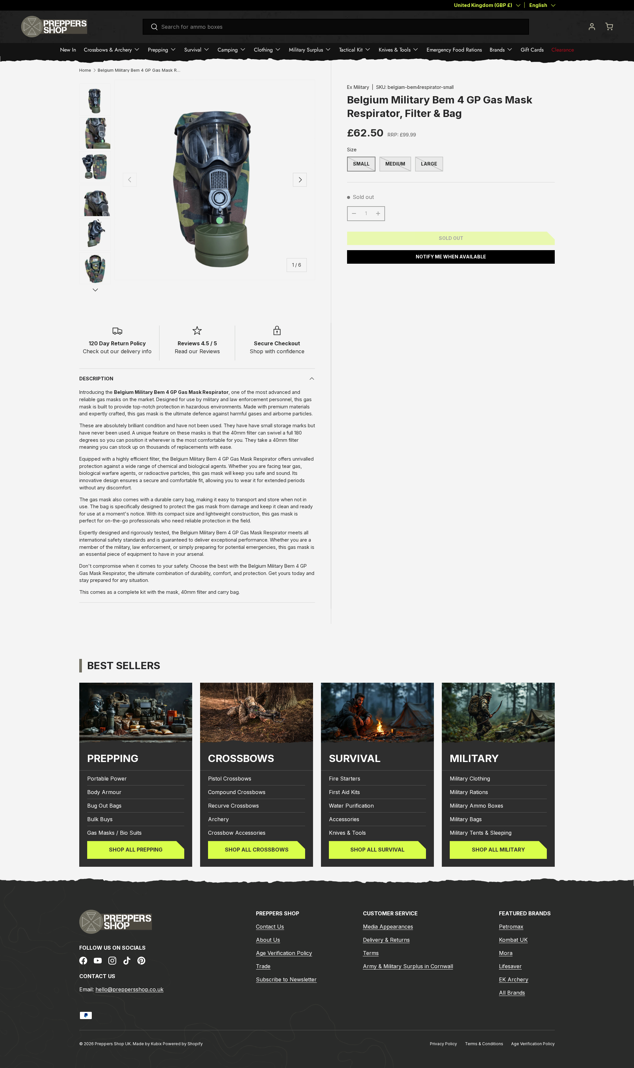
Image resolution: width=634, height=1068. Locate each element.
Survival (192, 49)
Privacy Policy (443, 1043)
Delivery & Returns (386, 939)
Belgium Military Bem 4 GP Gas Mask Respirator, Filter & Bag (140, 70)
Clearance (562, 49)
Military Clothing (470, 779)
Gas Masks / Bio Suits (114, 833)
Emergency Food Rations (454, 49)
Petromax (511, 926)
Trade (263, 966)
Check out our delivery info (117, 351)
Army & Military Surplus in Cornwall (408, 966)
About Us (268, 939)
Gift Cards (532, 49)
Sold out (451, 238)
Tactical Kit (351, 49)
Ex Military (358, 87)
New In (68, 49)
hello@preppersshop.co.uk (129, 989)
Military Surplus (306, 49)
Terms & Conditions (484, 1043)
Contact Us (270, 926)
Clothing (263, 49)
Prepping (158, 49)
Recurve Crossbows (233, 806)
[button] (609, 26)
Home (85, 70)
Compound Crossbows (236, 792)
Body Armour (104, 792)
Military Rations (469, 792)
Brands (497, 49)
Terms (371, 953)
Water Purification (351, 806)
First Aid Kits (344, 792)
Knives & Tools (394, 49)
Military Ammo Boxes (476, 806)
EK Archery (513, 979)
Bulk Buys (100, 819)
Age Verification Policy (284, 953)
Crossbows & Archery (108, 49)
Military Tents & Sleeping (480, 833)
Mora (505, 953)
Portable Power (107, 779)
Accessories (344, 819)
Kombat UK (513, 939)
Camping (228, 49)
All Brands (512, 992)
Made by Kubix (148, 1043)
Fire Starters (344, 779)
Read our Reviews (197, 351)
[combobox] (335, 26)
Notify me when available (451, 256)
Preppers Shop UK (113, 1043)
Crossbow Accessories (236, 833)
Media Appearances (388, 926)
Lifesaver (510, 966)
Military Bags (466, 819)
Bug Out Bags (104, 806)
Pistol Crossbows (229, 779)
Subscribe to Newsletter (286, 979)
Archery (218, 819)
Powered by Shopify (183, 1043)
